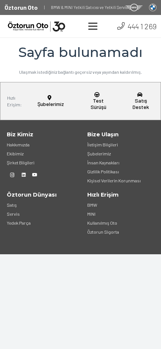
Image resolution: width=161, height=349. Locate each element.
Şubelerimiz (99, 153)
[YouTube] (34, 174)
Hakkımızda (18, 144)
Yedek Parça (19, 222)
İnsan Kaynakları (103, 162)
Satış (12, 204)
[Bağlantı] (134, 7)
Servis (13, 213)
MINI (91, 213)
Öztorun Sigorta (103, 231)
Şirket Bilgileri (20, 162)
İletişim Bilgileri (102, 144)
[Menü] (93, 26)
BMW (92, 204)
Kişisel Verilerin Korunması (114, 180)
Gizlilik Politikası (103, 171)
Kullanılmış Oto (102, 222)
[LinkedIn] (23, 174)
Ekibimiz (15, 153)
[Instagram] (12, 174)
